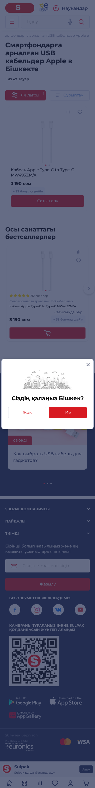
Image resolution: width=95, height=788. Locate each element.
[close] (88, 364)
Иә (68, 412)
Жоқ (27, 412)
